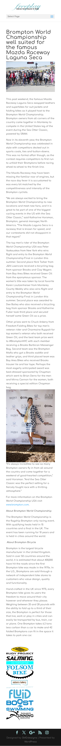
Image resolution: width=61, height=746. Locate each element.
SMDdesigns (29, 738)
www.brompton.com (17, 504)
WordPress (30, 741)
